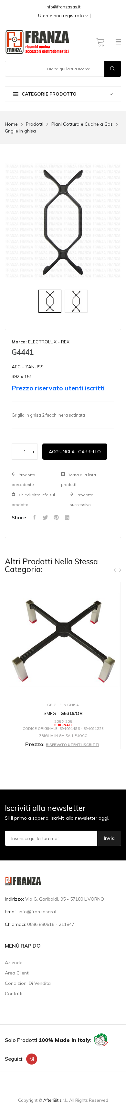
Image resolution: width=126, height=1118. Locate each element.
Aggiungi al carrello (75, 452)
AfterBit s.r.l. (55, 1100)
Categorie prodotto (49, 94)
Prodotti (34, 124)
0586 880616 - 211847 (50, 924)
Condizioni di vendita (28, 983)
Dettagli (63, 760)
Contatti (13, 994)
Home (11, 124)
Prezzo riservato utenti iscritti (58, 388)
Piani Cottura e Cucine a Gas (82, 124)
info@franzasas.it (63, 6)
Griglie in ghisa (20, 131)
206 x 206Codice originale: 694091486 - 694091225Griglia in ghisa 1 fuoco (63, 729)
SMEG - (63, 713)
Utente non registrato (61, 16)
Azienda (14, 962)
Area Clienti (17, 973)
